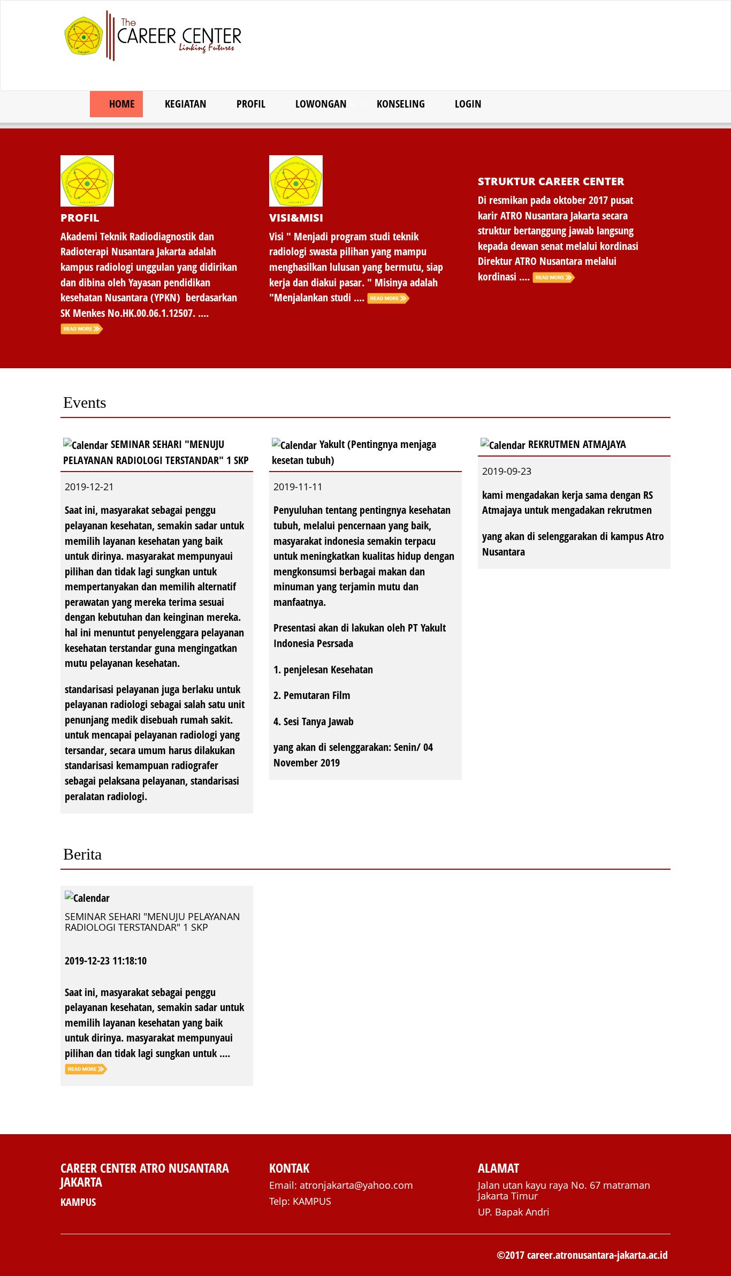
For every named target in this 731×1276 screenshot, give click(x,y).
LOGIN (467, 103)
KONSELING (399, 103)
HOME (120, 103)
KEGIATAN (184, 103)
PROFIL (249, 103)
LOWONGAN (320, 103)
